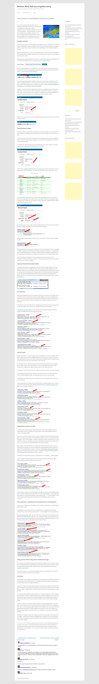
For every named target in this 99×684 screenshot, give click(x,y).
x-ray (32, 627)
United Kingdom (27, 627)
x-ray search (36, 627)
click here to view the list (22, 568)
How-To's (29, 623)
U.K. (23, 627)
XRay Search (22, 629)
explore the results (34, 70)
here (31, 458)
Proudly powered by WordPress (23, 678)
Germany (26, 624)
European (19, 624)
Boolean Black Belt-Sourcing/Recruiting (34, 6)
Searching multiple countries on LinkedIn (44, 626)
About (34, 12)
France (22, 624)
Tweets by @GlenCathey (70, 44)
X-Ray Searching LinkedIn (53, 627)
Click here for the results (22, 515)
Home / (18, 12)
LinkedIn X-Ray (54, 624)
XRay (18, 629)
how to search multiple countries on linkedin (37, 624)
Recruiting (25, 626)
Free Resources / (26, 12)
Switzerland (19, 627)
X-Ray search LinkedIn (43, 627)
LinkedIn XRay (20, 626)
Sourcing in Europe (39, 623)
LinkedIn (33, 623)
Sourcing (54, 626)
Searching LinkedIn (31, 626)
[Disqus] (38, 657)
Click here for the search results (24, 309)
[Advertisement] (73, 56)
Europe (56, 623)
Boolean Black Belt (51, 623)
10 (17, 21)
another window (27, 169)
